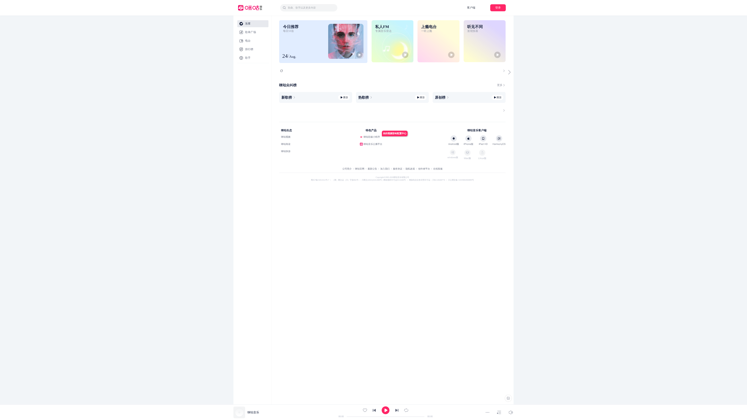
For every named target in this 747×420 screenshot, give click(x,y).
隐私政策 (410, 168)
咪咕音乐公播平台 (373, 144)
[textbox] (311, 8)
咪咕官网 (359, 168)
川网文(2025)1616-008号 (372, 180)
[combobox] (308, 7)
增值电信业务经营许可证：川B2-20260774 (427, 180)
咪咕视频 (285, 137)
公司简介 (347, 168)
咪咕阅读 (285, 144)
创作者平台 (424, 168)
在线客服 (438, 168)
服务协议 (397, 168)
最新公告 (372, 168)
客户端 (471, 7)
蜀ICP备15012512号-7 (320, 180)
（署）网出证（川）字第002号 (345, 180)
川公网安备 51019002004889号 (461, 180)
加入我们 (385, 168)
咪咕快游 (285, 151)
